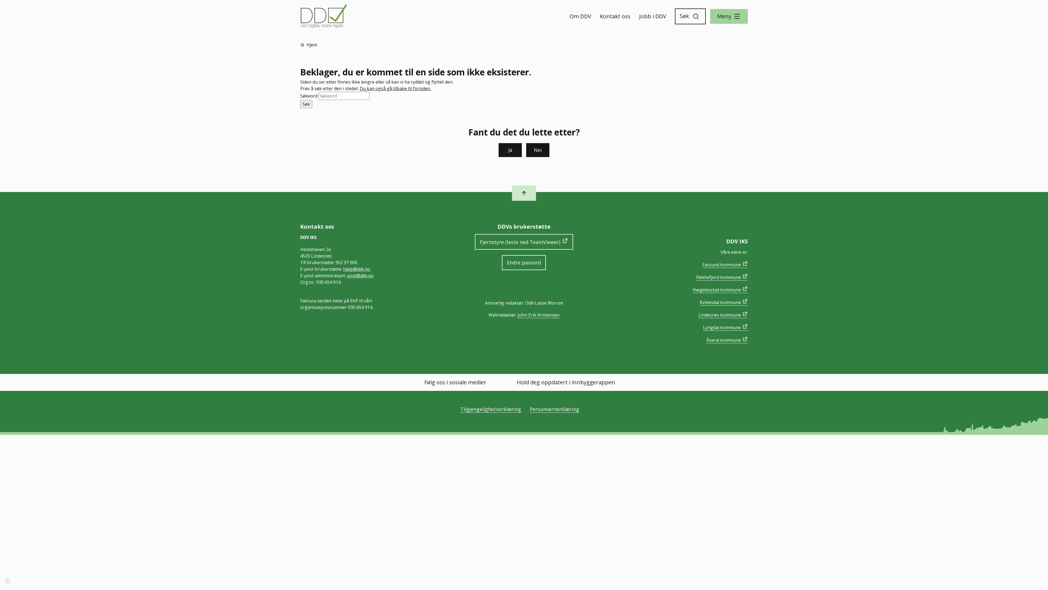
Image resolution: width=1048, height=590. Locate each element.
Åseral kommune (723, 340)
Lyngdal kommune (722, 327)
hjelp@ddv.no (356, 269)
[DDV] (324, 16)
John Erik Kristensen (538, 315)
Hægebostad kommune (717, 290)
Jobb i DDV (652, 16)
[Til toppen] (524, 193)
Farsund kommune (721, 265)
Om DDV (580, 16)
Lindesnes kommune (719, 315)
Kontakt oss (615, 16)
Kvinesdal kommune (720, 302)
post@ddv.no (360, 276)
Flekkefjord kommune (718, 277)
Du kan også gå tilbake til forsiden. (395, 88)
